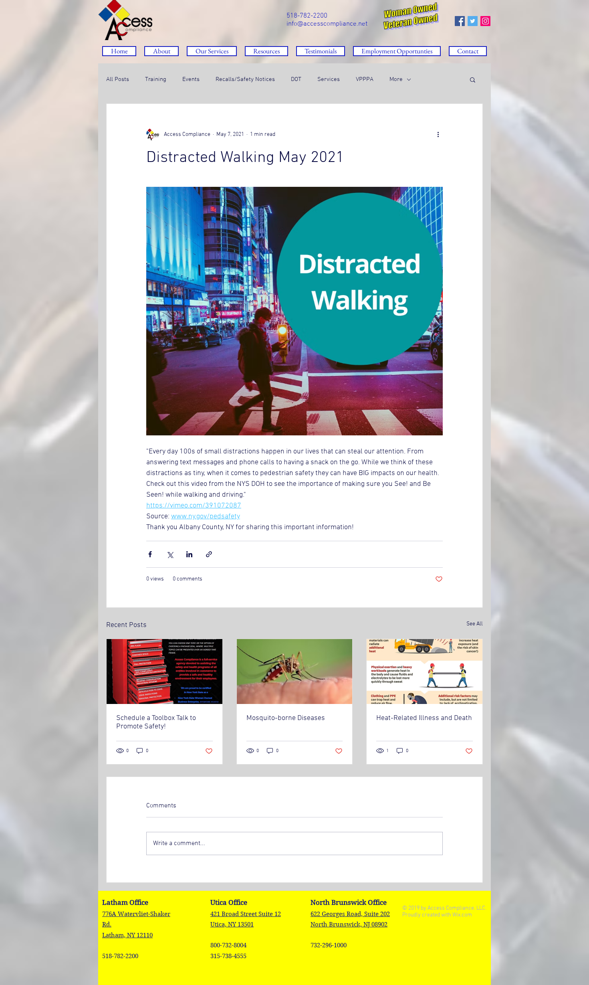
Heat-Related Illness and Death (424, 718)
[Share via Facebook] (150, 554)
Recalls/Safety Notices (245, 79)
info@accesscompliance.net (326, 24)
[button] (266, 51)
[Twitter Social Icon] (473, 21)
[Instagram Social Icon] (485, 21)
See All (474, 624)
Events (191, 79)
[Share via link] (209, 554)
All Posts (117, 79)
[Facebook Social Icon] (460, 21)
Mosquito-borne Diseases (285, 718)
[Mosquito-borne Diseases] (295, 671)
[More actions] (438, 134)
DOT (296, 79)
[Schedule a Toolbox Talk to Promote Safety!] (164, 671)
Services (328, 79)
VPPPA (364, 79)
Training (155, 79)
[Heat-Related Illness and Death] (424, 671)
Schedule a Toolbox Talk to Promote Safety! (156, 722)
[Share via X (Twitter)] (169, 554)
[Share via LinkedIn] (189, 554)
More (396, 79)
